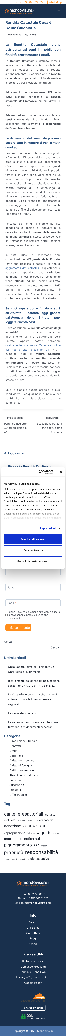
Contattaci (33, 933)
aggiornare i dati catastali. (22, 268)
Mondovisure (14, 34)
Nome (12, 587)
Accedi (33, 944)
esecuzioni (34, 825)
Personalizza (31, 550)
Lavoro (56, 833)
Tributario (15, 789)
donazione (12, 826)
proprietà (13, 852)
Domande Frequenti (33, 966)
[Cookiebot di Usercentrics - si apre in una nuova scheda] (40, 472)
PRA (36, 845)
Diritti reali (16, 755)
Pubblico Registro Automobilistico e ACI (15, 425)
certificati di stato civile (27, 820)
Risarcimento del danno (24, 775)
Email (11, 603)
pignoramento (18, 844)
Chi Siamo (33, 927)
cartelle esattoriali (23, 814)
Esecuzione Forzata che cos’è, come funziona (49, 425)
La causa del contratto (22, 713)
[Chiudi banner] (61, 472)
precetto (44, 846)
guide (46, 832)
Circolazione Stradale (23, 741)
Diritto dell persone (21, 760)
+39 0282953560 (34, 2)
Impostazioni (48, 528)
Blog (33, 938)
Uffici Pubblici (18, 794)
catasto (50, 814)
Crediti (13, 750)
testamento (21, 859)
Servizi (33, 922)
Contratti (15, 746)
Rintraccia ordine (33, 961)
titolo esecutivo (38, 858)
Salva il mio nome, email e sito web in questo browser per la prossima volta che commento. (34, 615)
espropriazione (14, 833)
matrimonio (13, 838)
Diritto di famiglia (20, 765)
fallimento (33, 833)
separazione (9, 859)
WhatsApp (55, 2)
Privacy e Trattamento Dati (33, 977)
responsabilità (41, 852)
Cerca (8, 641)
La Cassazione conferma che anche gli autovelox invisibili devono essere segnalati (33, 699)
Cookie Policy (33, 983)
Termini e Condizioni (33, 972)
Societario (16, 780)
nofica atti (32, 838)
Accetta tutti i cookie (33, 539)
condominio (46, 820)
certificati (9, 820)
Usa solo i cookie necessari (33, 561)
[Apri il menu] (59, 11)
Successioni (17, 785)
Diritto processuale (21, 770)
